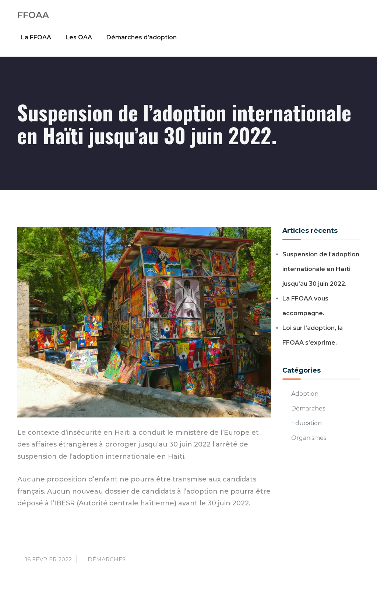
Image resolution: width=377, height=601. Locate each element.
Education (306, 423)
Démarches (107, 559)
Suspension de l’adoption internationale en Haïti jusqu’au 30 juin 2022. (320, 269)
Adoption (304, 393)
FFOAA (33, 15)
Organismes (308, 437)
